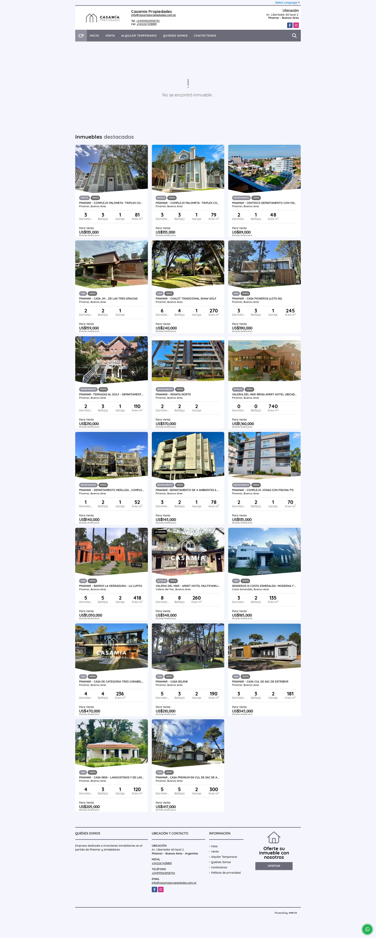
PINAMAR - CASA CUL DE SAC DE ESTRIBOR (260, 681)
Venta (110, 35)
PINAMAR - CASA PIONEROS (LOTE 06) (257, 298)
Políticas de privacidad (226, 872)
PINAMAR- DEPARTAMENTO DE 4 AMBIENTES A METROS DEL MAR (188, 490)
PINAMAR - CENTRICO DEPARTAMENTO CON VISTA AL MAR (264, 202)
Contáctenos (205, 35)
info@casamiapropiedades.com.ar (153, 15)
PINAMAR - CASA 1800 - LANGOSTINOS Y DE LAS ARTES (111, 777)
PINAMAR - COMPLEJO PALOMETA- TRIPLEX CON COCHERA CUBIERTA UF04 (188, 202)
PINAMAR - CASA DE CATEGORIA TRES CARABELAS (111, 681)
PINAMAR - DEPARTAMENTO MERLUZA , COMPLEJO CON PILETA (111, 490)
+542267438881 (147, 24)
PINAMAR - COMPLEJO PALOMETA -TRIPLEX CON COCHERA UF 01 (111, 202)
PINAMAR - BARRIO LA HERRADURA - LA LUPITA (110, 585)
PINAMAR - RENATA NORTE (173, 394)
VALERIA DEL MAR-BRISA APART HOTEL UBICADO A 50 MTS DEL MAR (264, 394)
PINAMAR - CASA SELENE (172, 681)
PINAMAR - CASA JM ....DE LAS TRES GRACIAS (108, 298)
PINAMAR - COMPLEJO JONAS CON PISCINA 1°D (263, 490)
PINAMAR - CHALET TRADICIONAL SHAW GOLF (186, 298)
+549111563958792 (148, 21)
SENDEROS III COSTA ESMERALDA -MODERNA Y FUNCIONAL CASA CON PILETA (264, 585)
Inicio (94, 35)
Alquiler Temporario (139, 35)
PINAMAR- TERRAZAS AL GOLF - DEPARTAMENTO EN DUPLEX (111, 394)
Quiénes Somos (175, 35)
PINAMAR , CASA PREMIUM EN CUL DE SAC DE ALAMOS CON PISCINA (188, 777)
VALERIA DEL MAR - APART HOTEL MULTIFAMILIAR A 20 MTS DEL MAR (188, 585)
